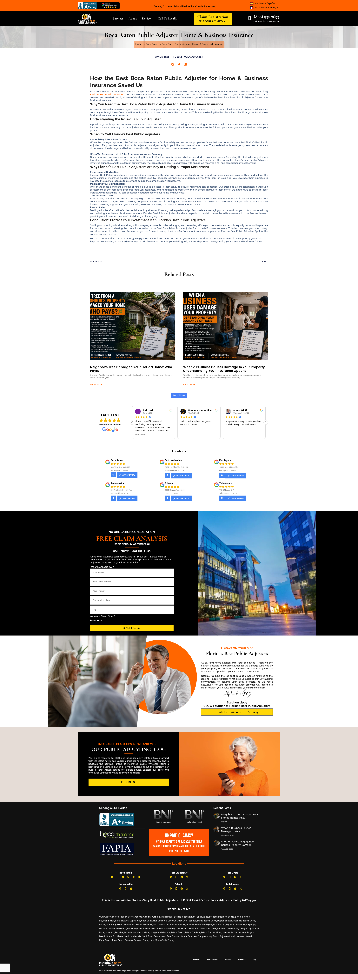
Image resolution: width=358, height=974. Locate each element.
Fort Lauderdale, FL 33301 (175, 470)
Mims (219, 932)
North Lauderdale (132, 936)
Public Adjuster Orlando (224, 936)
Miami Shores (208, 932)
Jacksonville (117, 483)
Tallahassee (225, 483)
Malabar (119, 932)
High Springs (249, 924)
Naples (237, 932)
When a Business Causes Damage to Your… (236, 829)
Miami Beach (177, 932)
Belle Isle (178, 916)
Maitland (109, 932)
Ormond (241, 936)
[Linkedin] (139, 877)
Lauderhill (222, 928)
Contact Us (241, 960)
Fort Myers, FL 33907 (227, 470)
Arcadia (147, 916)
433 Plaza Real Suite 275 (120, 467)
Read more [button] (185, 434)
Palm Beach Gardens (122, 940)
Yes (94, 620)
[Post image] (216, 816)
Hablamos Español (265, 3)
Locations (196, 960)
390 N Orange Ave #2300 (174, 490)
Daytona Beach (224, 920)
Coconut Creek (175, 920)
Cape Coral (134, 920)
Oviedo (249, 936)
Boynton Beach (106, 920)
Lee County (233, 928)
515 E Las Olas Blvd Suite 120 (176, 467)
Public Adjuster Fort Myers (199, 924)
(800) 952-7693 (266, 16)
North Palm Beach (151, 936)
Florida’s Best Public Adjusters (106, 94)
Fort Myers (225, 460)
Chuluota (162, 920)
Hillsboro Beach (107, 928)
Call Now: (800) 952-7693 (132, 551)
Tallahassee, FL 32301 (228, 493)
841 (112, 490)
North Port (166, 936)
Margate (154, 932)
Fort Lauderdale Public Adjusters (169, 924)
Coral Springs (189, 920)
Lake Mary (181, 928)
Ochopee (192, 936)
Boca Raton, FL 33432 (119, 470)
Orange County (204, 936)
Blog (254, 960)
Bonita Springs (242, 916)
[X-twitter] (133, 877)
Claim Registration (212, 16)
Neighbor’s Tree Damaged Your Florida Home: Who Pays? (131, 369)
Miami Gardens (192, 932)
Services (227, 960)
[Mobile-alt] (117, 877)
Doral (109, 924)
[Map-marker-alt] (112, 877)
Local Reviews (212, 960)
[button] (172, 64)
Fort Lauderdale (173, 460)
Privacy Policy (153, 971)
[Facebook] (123, 877)
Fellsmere (147, 924)
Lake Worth (192, 928)
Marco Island (143, 932)
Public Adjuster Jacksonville (141, 928)
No (100, 620)
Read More (96, 384)
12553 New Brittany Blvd (228, 467)
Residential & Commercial (132, 544)
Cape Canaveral (149, 920)
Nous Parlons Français (267, 7)
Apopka (138, 916)
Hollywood (121, 928)
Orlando (169, 483)
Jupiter (159, 928)
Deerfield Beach (241, 920)
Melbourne (165, 932)
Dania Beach (203, 920)
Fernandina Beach (133, 924)
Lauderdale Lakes (207, 928)
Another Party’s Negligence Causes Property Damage (237, 843)
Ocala (184, 936)
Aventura (156, 916)
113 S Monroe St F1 (227, 490)
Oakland (176, 936)
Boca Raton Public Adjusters (198, 916)
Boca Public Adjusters (223, 916)
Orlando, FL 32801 (172, 493)
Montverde (227, 932)
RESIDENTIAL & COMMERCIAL (213, 21)
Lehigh (243, 928)
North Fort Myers (114, 936)
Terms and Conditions (170, 971)
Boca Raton (117, 460)
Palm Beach (105, 940)
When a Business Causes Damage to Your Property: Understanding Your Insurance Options (224, 369)
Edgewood (118, 924)
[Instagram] (128, 877)
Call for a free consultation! (266, 21)
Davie (213, 920)
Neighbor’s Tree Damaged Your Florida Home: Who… (239, 816)
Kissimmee (169, 928)
